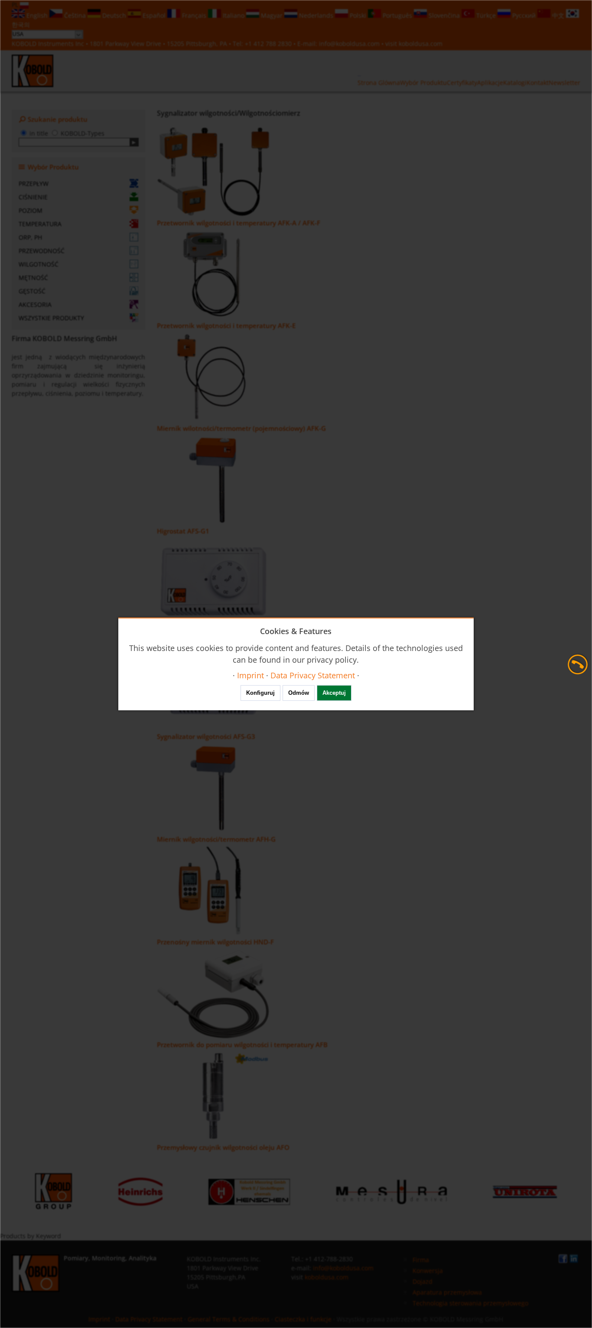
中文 (558, 15)
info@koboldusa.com (349, 43)
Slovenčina (444, 15)
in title (38, 133)
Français (194, 15)
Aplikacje (490, 82)
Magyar (271, 15)
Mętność (33, 277)
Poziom (30, 210)
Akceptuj (334, 693)
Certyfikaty (462, 82)
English (37, 15)
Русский (524, 15)
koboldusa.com (420, 43)
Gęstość (32, 291)
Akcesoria (35, 304)
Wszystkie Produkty (51, 318)
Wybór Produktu (423, 82)
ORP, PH (30, 237)
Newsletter (564, 82)
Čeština (75, 15)
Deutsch (114, 15)
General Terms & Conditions (229, 1319)
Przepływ (34, 183)
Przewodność (42, 251)
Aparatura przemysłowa (447, 1292)
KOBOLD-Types (82, 133)
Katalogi (515, 82)
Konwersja (428, 1270)
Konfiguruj (260, 693)
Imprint (99, 1319)
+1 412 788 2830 (269, 43)
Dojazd (423, 1281)
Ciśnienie (33, 197)
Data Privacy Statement (148, 1319)
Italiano (233, 15)
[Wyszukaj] (134, 142)
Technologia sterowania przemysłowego (470, 1303)
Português (397, 15)
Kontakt (538, 82)
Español (154, 15)
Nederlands (316, 15)
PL (16, 4)
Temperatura (40, 224)
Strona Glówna (379, 82)
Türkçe (486, 15)
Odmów (298, 693)
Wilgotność (39, 264)
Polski (358, 15)
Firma (421, 1260)
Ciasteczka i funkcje (303, 1319)
